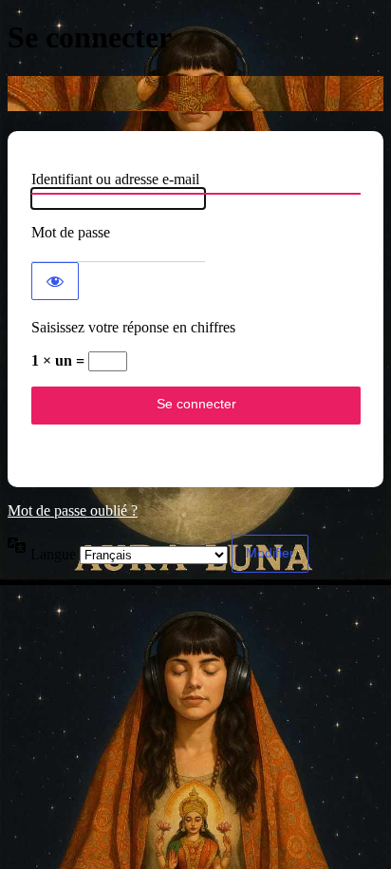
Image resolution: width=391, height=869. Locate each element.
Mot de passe (70, 232)
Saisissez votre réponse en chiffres (133, 327)
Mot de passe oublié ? (73, 510)
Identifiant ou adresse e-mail (115, 179)
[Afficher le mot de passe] (55, 281)
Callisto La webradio (195, 93)
